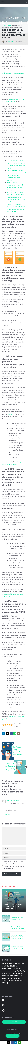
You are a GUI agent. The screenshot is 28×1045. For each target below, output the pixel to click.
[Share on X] (7, 733)
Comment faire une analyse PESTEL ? (17, 918)
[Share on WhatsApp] (14, 733)
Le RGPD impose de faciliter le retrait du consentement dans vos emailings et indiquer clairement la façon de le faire (16, 197)
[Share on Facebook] (11, 733)
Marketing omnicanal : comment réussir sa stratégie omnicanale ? (18, 937)
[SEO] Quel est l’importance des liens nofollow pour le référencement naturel (18, 751)
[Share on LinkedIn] (3, 733)
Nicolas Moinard (10, 41)
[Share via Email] (19, 1042)
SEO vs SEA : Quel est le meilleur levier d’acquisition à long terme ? (10, 767)
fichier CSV (11, 414)
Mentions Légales (11, 1033)
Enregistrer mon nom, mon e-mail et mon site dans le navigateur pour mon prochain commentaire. (14, 865)
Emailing (9, 25)
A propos (19, 1033)
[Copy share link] (18, 733)
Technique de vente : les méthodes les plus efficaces (17, 948)
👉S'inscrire (14, 1021)
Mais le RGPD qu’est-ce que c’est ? (14, 73)
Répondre (7, 814)
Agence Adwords (13, 801)
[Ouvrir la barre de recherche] (26, 2)
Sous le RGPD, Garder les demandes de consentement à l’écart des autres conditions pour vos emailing (16, 175)
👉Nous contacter (12, 1036)
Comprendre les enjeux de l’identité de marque (18, 927)
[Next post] (26, 766)
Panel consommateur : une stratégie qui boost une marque (13, 906)
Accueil (4, 25)
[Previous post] (1, 751)
